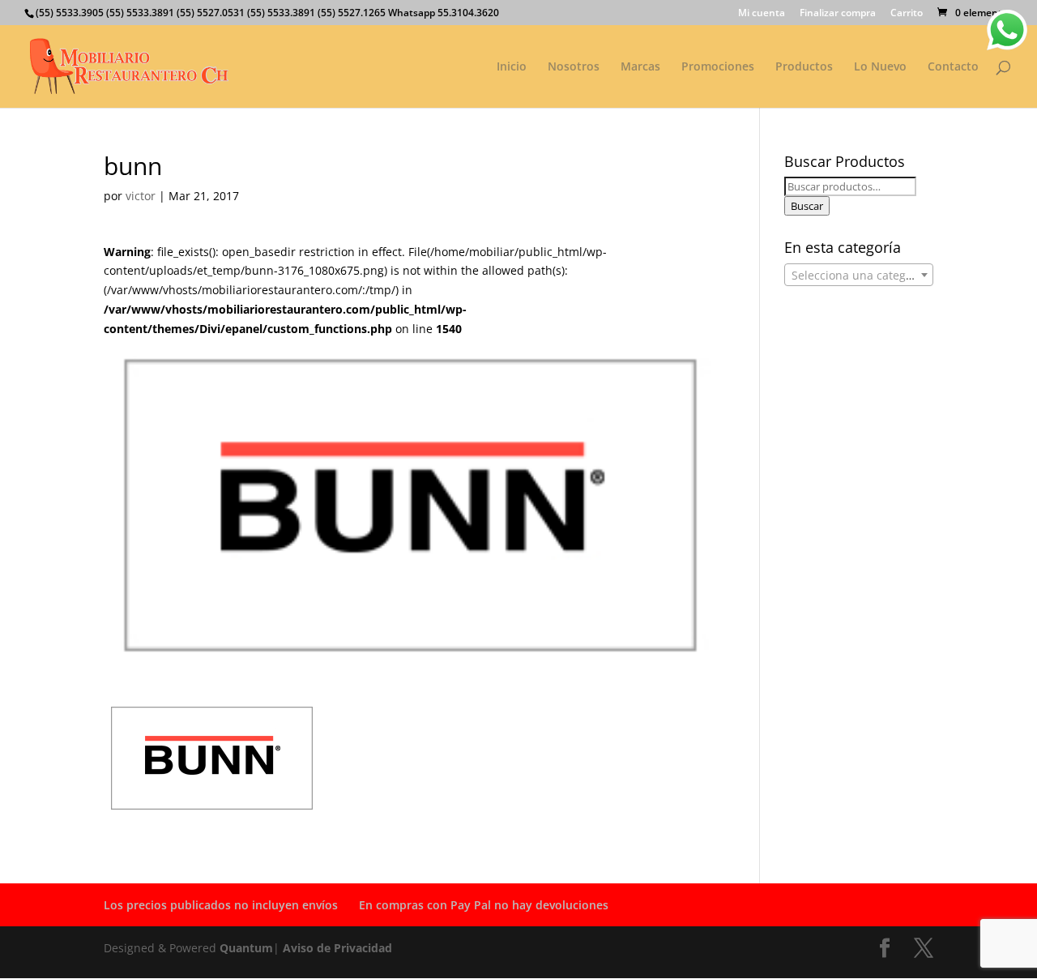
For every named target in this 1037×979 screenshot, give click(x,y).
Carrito (906, 13)
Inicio (512, 67)
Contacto (953, 67)
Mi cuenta (761, 13)
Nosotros (574, 67)
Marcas (640, 67)
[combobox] (858, 274)
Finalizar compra (838, 13)
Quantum (246, 947)
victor (141, 195)
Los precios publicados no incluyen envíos (221, 905)
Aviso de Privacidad (337, 947)
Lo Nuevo (880, 67)
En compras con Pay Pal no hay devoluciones (483, 905)
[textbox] (858, 275)
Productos (804, 67)
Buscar (807, 206)
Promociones (717, 67)
